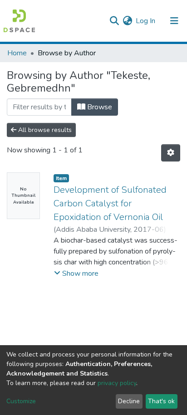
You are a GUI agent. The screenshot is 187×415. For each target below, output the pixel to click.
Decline (129, 401)
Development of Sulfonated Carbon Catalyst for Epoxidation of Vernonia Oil (110, 203)
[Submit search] (114, 20)
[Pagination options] (170, 152)
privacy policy (117, 383)
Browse (98, 107)
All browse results (44, 130)
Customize (21, 401)
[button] (127, 20)
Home (17, 53)
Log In (146, 21)
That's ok (161, 401)
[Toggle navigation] (174, 21)
